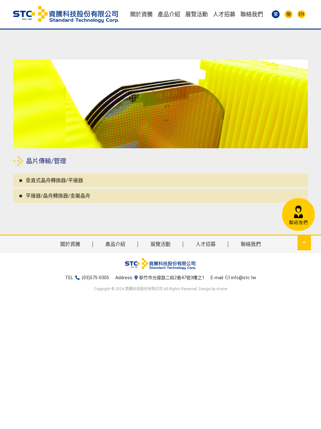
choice (221, 289)
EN (301, 14)
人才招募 (206, 244)
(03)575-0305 (95, 277)
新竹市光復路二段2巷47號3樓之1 (171, 277)
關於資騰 (70, 244)
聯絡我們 (251, 244)
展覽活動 (160, 244)
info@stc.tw (243, 277)
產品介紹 (115, 244)
